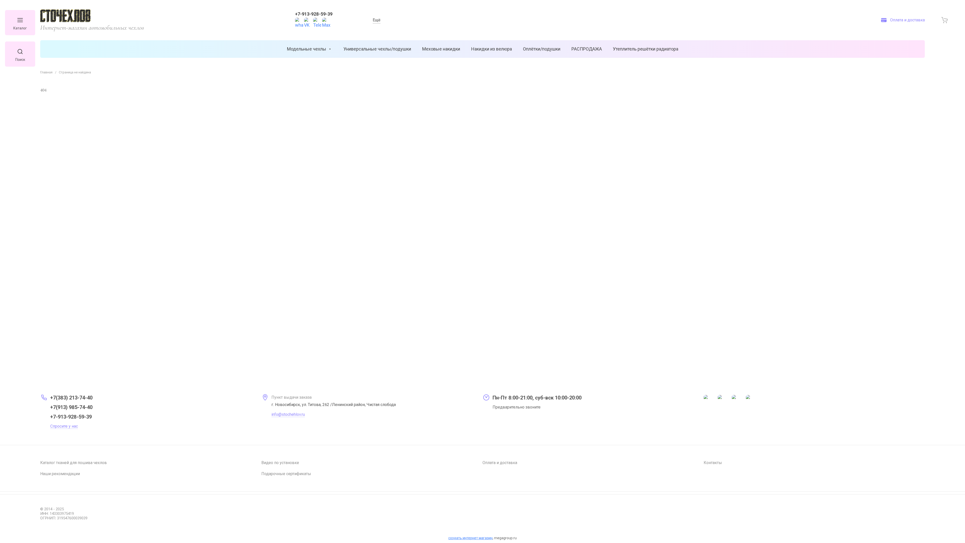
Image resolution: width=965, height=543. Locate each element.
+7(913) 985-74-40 (71, 407)
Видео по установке (280, 462)
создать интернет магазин (470, 538)
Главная (46, 72)
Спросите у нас (64, 426)
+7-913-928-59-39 (313, 14)
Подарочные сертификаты (286, 473)
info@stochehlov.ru (288, 414)
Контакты (713, 462)
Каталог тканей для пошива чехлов (73, 462)
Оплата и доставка (499, 462)
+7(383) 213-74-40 (71, 398)
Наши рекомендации (60, 473)
